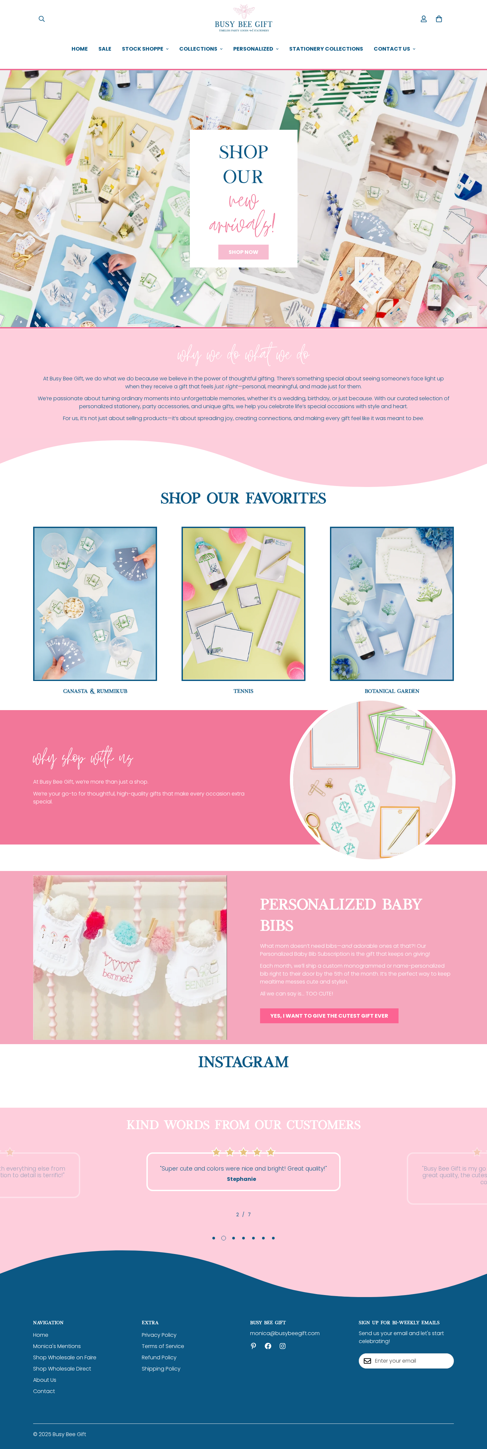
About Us (44, 1380)
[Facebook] (268, 1346)
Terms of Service (163, 1346)
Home (80, 49)
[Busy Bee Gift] (243, 18)
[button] (439, 18)
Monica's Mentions (57, 1346)
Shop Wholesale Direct (62, 1369)
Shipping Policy (161, 1369)
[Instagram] (282, 1346)
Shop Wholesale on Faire (64, 1357)
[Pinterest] (253, 1346)
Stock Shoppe (142, 49)
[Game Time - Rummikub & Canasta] (95, 604)
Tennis (243, 690)
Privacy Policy (159, 1335)
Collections (198, 49)
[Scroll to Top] (474, 1413)
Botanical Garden (392, 690)
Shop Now (243, 252)
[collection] (243, 604)
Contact (44, 1391)
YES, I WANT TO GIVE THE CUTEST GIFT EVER (329, 1016)
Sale (104, 49)
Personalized (253, 49)
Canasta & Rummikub (95, 690)
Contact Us (392, 49)
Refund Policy (159, 1357)
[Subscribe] (446, 1361)
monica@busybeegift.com (285, 1333)
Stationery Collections (326, 49)
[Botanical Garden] (392, 604)
